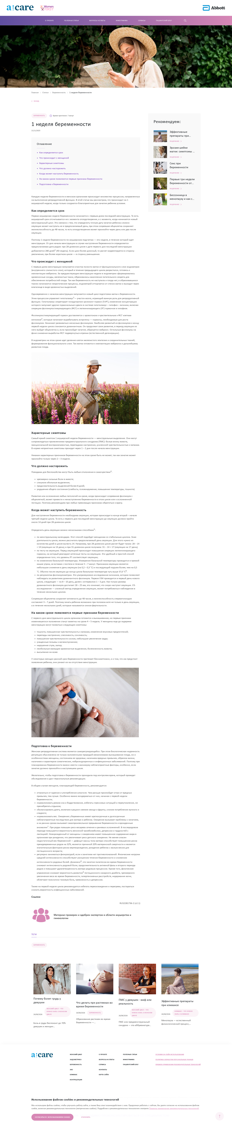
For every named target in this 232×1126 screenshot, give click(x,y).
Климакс (73, 1075)
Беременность (76, 1064)
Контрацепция (76, 1080)
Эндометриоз (75, 1059)
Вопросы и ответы (97, 20)
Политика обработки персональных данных (174, 1059)
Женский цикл (76, 1054)
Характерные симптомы (51, 163)
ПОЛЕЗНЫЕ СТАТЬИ (130, 1054)
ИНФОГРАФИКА (128, 1059)
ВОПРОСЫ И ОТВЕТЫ (106, 1059)
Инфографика (122, 20)
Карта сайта (104, 1075)
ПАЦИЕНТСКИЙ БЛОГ (131, 1064)
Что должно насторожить (52, 168)
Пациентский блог (164, 20)
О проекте (49, 20)
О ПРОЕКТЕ (103, 1054)
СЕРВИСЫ (102, 1064)
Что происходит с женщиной (54, 158)
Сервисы (141, 20)
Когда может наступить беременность (59, 173)
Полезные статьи (71, 20)
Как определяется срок (51, 152)
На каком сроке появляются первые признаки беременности (70, 179)
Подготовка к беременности (53, 184)
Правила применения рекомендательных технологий (178, 1064)
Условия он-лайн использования (169, 1054)
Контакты (103, 1070)
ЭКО (71, 1070)
